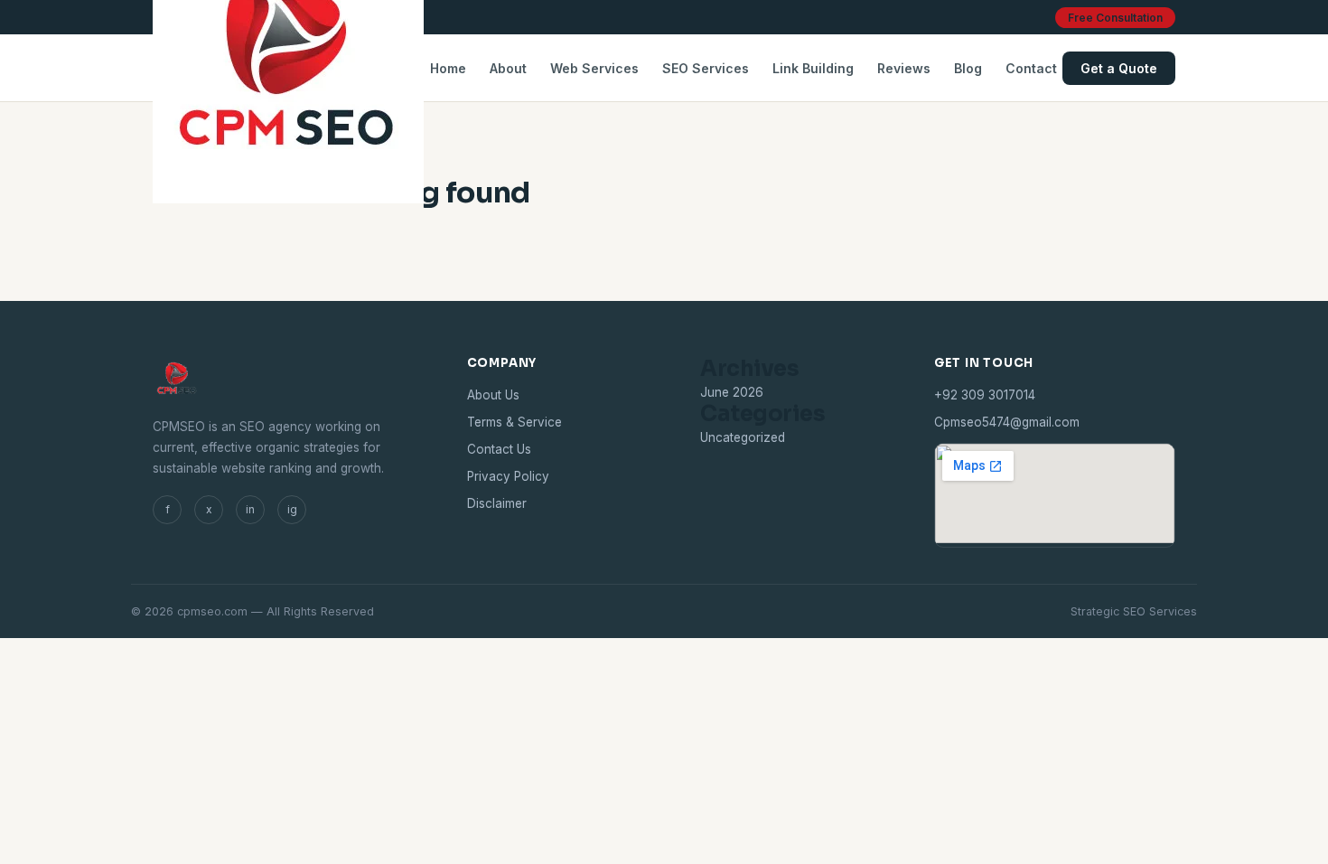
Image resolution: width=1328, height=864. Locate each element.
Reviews (904, 68)
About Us (493, 395)
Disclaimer (497, 503)
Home (448, 68)
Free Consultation (1115, 17)
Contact (1031, 68)
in (250, 509)
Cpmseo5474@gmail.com (1007, 422)
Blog (968, 68)
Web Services (594, 68)
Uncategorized (742, 437)
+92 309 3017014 (984, 395)
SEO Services (705, 68)
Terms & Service (514, 422)
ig (292, 509)
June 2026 (731, 392)
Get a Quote (1118, 68)
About (508, 68)
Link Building (813, 68)
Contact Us (499, 449)
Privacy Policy (508, 476)
